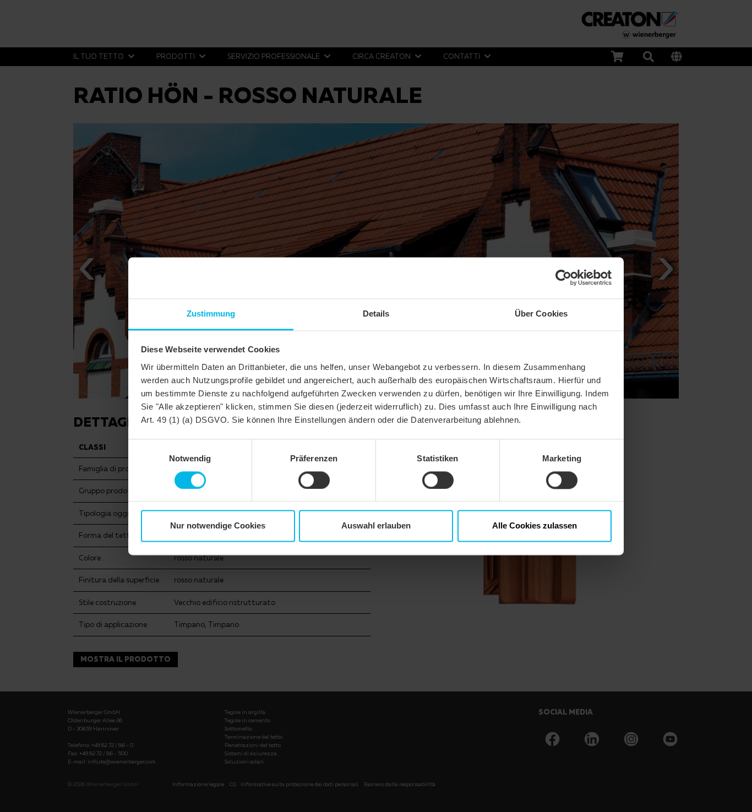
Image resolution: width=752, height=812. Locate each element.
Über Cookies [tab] (541, 313)
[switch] (314, 480)
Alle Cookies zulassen (534, 526)
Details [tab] (376, 313)
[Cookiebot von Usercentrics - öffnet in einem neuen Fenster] (563, 277)
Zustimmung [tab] (211, 313)
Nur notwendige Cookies (217, 526)
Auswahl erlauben (376, 526)
